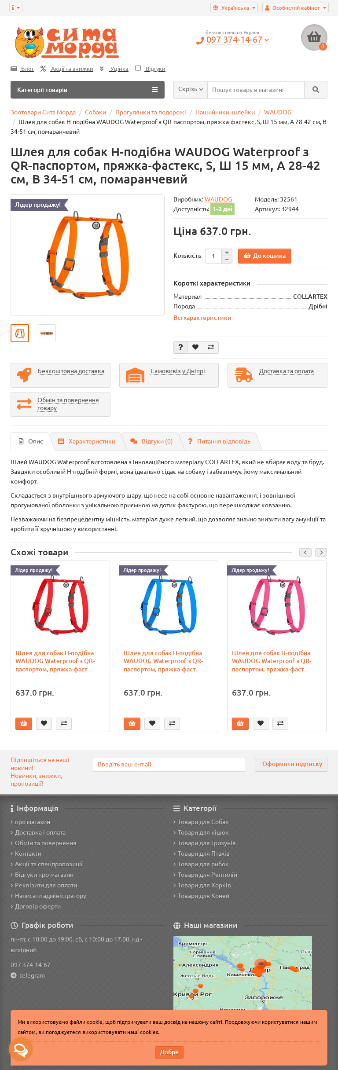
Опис (35, 441)
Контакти (28, 853)
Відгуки (154, 69)
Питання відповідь (223, 441)
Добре (169, 1051)
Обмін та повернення (46, 842)
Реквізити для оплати (46, 885)
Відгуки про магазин (44, 874)
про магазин (32, 821)
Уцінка (119, 69)
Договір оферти (38, 906)
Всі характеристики (202, 317)
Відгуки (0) (157, 441)
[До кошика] (23, 724)
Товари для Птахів (204, 853)
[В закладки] (195, 347)
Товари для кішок (203, 832)
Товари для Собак (203, 821)
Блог (27, 69)
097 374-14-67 (31, 964)
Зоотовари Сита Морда (43, 112)
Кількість (187, 255)
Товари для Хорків (204, 885)
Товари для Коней (203, 895)
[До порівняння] (211, 347)
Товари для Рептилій (207, 874)
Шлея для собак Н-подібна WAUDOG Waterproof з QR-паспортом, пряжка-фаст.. (55, 660)
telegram (31, 975)
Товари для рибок (203, 864)
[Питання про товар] (180, 347)
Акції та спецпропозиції (49, 864)
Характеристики (92, 441)
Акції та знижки (71, 69)
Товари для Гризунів (207, 842)
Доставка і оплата (40, 832)
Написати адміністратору (50, 895)
